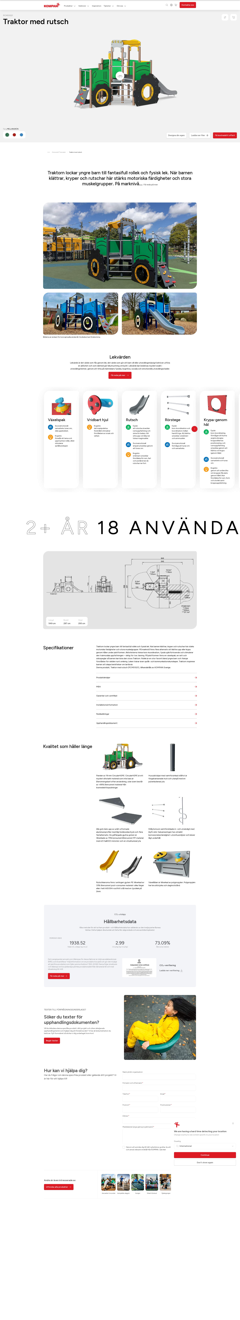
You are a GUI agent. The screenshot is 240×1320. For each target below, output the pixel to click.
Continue (205, 1155)
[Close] (233, 1123)
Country (177, 1141)
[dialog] (120, 660)
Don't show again (205, 1162)
